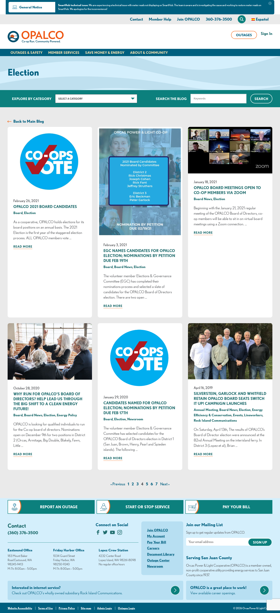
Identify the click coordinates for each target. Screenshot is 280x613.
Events (238, 415)
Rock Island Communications (215, 420)
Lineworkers (253, 415)
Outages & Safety (26, 52)
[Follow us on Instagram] (119, 533)
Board (18, 213)
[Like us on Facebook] (98, 533)
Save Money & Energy (104, 52)
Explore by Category (31, 99)
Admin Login (104, 608)
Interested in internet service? (67, 590)
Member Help (160, 19)
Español (262, 19)
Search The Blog (171, 99)
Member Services (63, 52)
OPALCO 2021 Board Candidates (45, 206)
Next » (165, 484)
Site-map (86, 608)
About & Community (149, 52)
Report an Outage (59, 507)
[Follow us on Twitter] (105, 533)
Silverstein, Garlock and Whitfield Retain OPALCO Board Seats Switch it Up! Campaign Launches (230, 398)
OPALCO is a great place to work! (218, 590)
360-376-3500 (219, 19)
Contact (136, 19)
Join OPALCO (188, 19)
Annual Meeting (206, 410)
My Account (156, 536)
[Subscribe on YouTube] (112, 533)
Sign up (260, 542)
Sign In (266, 33)
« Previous (117, 484)
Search (261, 99)
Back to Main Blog (28, 121)
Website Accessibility (20, 608)
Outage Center (158, 560)
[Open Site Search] (242, 19)
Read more (22, 246)
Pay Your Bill (236, 507)
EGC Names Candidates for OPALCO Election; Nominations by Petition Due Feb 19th (139, 255)
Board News (123, 267)
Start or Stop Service (148, 507)
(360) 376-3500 (23, 532)
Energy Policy (67, 415)
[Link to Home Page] (36, 37)
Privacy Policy (67, 608)
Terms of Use (45, 608)
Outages (244, 35)
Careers (153, 548)
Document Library (160, 554)
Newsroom (135, 419)
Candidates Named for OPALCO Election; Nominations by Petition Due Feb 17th (139, 408)
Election (30, 213)
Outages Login (126, 608)
